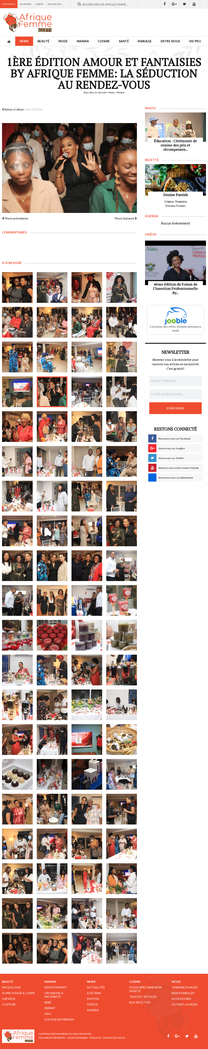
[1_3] (87, 287)
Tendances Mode (185, 987)
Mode (63, 41)
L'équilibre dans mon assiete (145, 989)
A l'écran (94, 993)
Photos (93, 998)
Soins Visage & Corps (18, 993)
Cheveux (8, 998)
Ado (47, 1013)
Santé (124, 41)
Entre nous (170, 41)
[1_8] (121, 322)
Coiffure (9, 1004)
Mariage (145, 41)
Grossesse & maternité (53, 994)
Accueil (102, 92)
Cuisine (104, 41)
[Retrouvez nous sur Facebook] (164, 4)
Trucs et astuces (143, 996)
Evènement (8, 4)
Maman (83, 41)
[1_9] (17, 357)
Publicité (95, 1037)
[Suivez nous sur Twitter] (185, 4)
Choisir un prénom (59, 1019)
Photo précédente (16, 218)
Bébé (47, 1002)
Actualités (96, 987)
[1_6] (52, 322)
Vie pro (195, 41)
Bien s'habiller (183, 993)
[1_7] (87, 322)
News (24, 41)
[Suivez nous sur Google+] (174, 4)
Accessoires (181, 998)
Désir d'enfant (55, 987)
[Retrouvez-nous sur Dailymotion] (203, 4)
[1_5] (17, 322)
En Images (25, 4)
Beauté (44, 41)
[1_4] (121, 287)
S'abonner (175, 408)
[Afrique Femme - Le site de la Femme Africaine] (27, 22)
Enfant (49, 1008)
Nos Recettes (139, 1002)
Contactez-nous (114, 1037)
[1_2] (52, 287)
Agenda (93, 1010)
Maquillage (11, 987)
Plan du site (55, 4)
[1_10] (52, 357)
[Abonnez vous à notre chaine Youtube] (194, 4)
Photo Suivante (125, 218)
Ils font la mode (184, 1004)
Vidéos (39, 4)
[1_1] (17, 287)
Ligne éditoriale (77, 1037)
